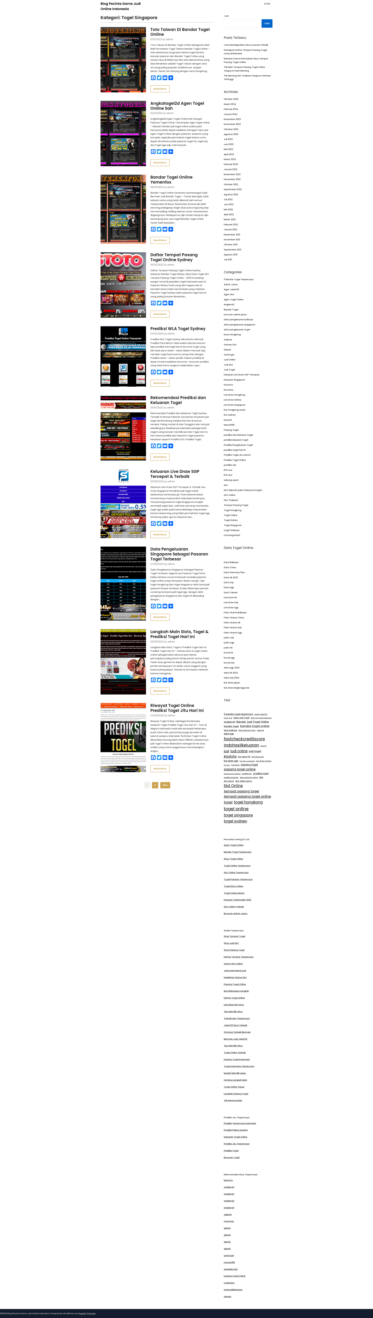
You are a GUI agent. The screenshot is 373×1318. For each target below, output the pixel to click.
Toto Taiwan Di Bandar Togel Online (180, 32)
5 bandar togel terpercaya (238, 714)
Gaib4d (228, 339)
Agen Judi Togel (241, 717)
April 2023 (229, 154)
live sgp (227, 765)
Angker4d (229, 304)
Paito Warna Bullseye (235, 612)
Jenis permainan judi (235, 970)
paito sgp (229, 642)
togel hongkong (248, 802)
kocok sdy (229, 662)
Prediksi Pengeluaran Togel (238, 444)
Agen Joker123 (231, 289)
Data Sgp (229, 587)
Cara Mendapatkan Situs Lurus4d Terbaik (246, 44)
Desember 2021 (232, 234)
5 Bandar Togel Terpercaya (238, 279)
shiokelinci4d (230, 1269)
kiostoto (230, 756)
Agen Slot (229, 294)
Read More (160, 88)
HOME (267, 3)
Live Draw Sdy (231, 602)
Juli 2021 (228, 259)
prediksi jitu (247, 774)
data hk (260, 730)
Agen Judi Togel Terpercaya (261, 718)
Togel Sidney (231, 520)
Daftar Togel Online (234, 997)
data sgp (229, 733)
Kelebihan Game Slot (235, 977)
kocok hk (228, 652)
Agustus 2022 (231, 194)
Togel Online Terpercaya (237, 865)
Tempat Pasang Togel (236, 505)
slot (226, 485)
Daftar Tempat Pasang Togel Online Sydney (174, 257)
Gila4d (227, 349)
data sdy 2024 (231, 677)
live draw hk (244, 756)
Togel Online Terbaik (235, 1052)
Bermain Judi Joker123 (235, 1038)
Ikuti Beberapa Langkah (236, 990)
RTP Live (228, 470)
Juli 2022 (228, 199)
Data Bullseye (231, 562)
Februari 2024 (231, 109)
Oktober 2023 (231, 129)
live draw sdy (257, 757)
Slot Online (229, 495)
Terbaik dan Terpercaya (237, 1018)
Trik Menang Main (233, 1100)
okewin (227, 1296)
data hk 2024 (231, 672)
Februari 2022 (231, 224)
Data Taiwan (230, 592)
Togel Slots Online (233, 886)
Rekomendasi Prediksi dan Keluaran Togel (178, 400)
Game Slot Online (233, 963)
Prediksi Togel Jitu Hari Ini (237, 454)
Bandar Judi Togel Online (252, 722)
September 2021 (232, 249)
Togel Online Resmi (234, 893)
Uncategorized (232, 535)
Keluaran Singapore (234, 379)
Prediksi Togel (231, 1150)
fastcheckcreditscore (244, 739)
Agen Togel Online (233, 299)
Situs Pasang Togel (234, 949)
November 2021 (232, 239)
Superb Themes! (87, 1313)
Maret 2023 (230, 159)
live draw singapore (247, 761)
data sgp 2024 (232, 667)
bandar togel (231, 726)
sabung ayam (231, 480)
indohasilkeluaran (241, 745)
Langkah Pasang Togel (236, 1093)
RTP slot (228, 475)
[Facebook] (153, 77)
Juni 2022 (228, 204)
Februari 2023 (231, 164)
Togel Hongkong (232, 510)
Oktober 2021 (231, 244)
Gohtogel (229, 354)
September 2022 (233, 189)
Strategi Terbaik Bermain (237, 1032)
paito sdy (229, 637)
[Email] (165, 77)
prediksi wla (230, 464)
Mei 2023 (228, 149)
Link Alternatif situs (234, 1004)
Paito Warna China (234, 617)
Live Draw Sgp (231, 607)
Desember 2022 (232, 174)
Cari (226, 16)
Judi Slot (228, 364)
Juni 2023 (229, 144)
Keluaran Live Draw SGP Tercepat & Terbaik (174, 474)
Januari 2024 (230, 114)
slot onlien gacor (243, 781)
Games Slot (230, 344)
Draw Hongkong (232, 334)
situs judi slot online (249, 777)
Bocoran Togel (232, 1157)
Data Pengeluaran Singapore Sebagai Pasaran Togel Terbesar (179, 554)
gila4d (227, 1228)
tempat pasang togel (241, 791)
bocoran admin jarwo (235, 314)
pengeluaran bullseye (232, 774)
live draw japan (232, 682)
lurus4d (228, 419)
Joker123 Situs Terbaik (235, 1025)
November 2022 (232, 179)
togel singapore (238, 815)
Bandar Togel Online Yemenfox (171, 179)
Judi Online (229, 359)
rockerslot (229, 1282)
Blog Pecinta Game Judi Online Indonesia (121, 6)
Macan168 (229, 424)
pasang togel (249, 764)
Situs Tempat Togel (234, 936)
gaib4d (228, 1214)
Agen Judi (228, 718)
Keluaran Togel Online (235, 1136)
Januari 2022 (230, 229)
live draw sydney (263, 761)
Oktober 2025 (231, 99)
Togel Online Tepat (234, 1086)
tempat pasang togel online (247, 796)
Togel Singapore (233, 525)
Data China (230, 567)
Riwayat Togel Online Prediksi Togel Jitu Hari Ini (177, 708)
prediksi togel (261, 773)
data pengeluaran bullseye (238, 319)
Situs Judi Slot (231, 943)
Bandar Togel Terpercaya (237, 851)
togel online (236, 809)
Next (165, 785)
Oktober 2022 (231, 184)
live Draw (228, 389)
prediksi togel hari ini (235, 449)
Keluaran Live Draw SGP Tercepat (241, 374)
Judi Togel (229, 369)
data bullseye (230, 730)
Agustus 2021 (231, 254)
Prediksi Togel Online (235, 460)
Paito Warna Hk (232, 622)
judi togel (255, 751)
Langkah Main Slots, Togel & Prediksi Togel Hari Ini (179, 634)
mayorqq (235, 765)
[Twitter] (159, 77)
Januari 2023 (230, 169)
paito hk (228, 647)
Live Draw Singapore (234, 404)
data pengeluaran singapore (239, 324)
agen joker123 (260, 714)
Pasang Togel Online (235, 984)
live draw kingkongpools (236, 687)
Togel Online (230, 515)
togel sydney (235, 821)
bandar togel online (254, 726)
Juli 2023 (228, 139)
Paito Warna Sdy (233, 627)
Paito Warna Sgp (233, 632)
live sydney (230, 414)
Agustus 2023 (231, 134)
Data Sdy (229, 582)
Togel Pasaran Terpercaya (238, 879)
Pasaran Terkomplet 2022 (237, 899)
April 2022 (229, 214)
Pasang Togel (231, 429)
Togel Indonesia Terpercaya (239, 1066)
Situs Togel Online (233, 858)
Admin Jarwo (231, 284)
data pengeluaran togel (237, 329)
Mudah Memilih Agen (235, 1073)
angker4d (229, 722)
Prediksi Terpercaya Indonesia (240, 1123)
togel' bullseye (232, 530)
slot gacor (229, 781)
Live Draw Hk (230, 597)
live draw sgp (231, 760)
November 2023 (232, 124)
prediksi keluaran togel (236, 439)
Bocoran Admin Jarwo (235, 913)
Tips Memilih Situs (233, 1011)
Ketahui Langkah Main (235, 1079)
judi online (239, 751)
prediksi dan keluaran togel (238, 434)
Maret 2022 (230, 219)
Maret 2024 (230, 104)
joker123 (263, 746)
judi (226, 751)
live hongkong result (234, 409)
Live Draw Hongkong (234, 394)
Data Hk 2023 (231, 577)
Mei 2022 (228, 209)
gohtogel (229, 1255)
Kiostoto (228, 384)
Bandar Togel (231, 309)
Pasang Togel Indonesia (237, 1059)
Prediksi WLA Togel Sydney (178, 329)
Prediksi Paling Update (236, 1130)
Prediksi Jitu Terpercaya (236, 1143)
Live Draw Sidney (232, 399)
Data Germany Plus (234, 572)
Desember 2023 (232, 119)
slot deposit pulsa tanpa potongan (243, 490)
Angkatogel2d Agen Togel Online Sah (177, 106)
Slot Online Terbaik (234, 906)
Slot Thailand (231, 500)
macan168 (229, 1262)
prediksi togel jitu (231, 777)
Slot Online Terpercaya (236, 872)
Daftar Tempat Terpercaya (238, 956)
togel (228, 802)
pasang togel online (240, 769)
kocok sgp (229, 657)
